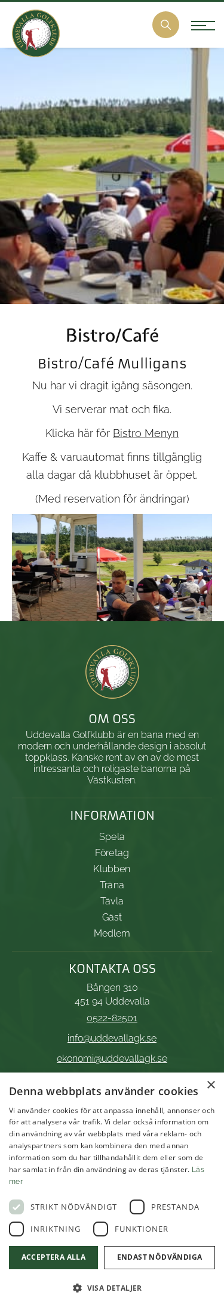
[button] (112, 1288)
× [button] (210, 1085)
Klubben (111, 869)
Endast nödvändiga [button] (159, 1257)
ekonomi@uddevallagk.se (112, 1058)
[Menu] (195, 28)
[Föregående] (39, 567)
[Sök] (165, 24)
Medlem (112, 933)
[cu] (36, 33)
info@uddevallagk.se (112, 1038)
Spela (112, 836)
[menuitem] (165, 24)
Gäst (112, 917)
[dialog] (112, 1190)
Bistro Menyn (146, 433)
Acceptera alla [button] (54, 1257)
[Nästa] (185, 567)
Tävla (112, 901)
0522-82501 (112, 1018)
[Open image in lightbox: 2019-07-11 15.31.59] (199, 608)
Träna (112, 885)
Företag (112, 852)
